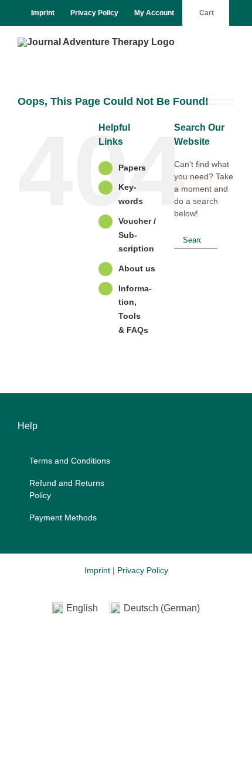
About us (136, 268)
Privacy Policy (142, 570)
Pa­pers (132, 167)
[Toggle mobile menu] (229, 44)
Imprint (97, 570)
